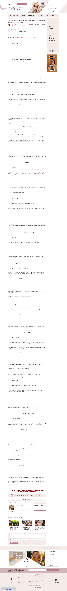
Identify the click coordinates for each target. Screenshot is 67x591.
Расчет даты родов (52, 557)
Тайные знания (52, 40)
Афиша (50, 30)
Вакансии (35, 580)
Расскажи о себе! (50, 15)
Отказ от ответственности (21, 581)
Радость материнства (51, 38)
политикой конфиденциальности (34, 542)
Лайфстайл (51, 28)
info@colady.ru (32, 587)
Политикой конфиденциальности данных (53, 571)
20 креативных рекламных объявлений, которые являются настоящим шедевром (13, 529)
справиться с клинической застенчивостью (30, 444)
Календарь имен (52, 562)
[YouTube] (55, 8)
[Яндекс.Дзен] (57, 8)
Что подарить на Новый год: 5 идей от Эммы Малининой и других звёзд (40, 528)
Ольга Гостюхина (14, 24)
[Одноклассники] (51, 8)
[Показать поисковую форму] (56, 15)
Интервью (51, 19)
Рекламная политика (20, 582)
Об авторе (12, 511)
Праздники (51, 565)
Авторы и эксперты (41, 580)
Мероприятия (31, 15)
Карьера (50, 35)
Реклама (47, 580)
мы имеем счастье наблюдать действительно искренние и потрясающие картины (26, 173)
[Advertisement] (27, 50)
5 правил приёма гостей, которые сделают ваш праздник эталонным (26, 528)
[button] (26, 566)
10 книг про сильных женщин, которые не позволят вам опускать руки (26, 37)
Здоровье (51, 26)
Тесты (50, 42)
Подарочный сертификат (51, 51)
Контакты (30, 580)
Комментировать (14, 542)
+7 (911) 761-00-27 (39, 587)
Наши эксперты (40, 15)
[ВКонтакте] (48, 8)
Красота (23, 15)
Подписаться (30, 24)
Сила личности (52, 21)
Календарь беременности (52, 554)
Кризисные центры (20, 583)
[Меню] (10, 15)
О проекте (51, 48)
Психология (15, 15)
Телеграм (29, 499)
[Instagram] (53, 8)
